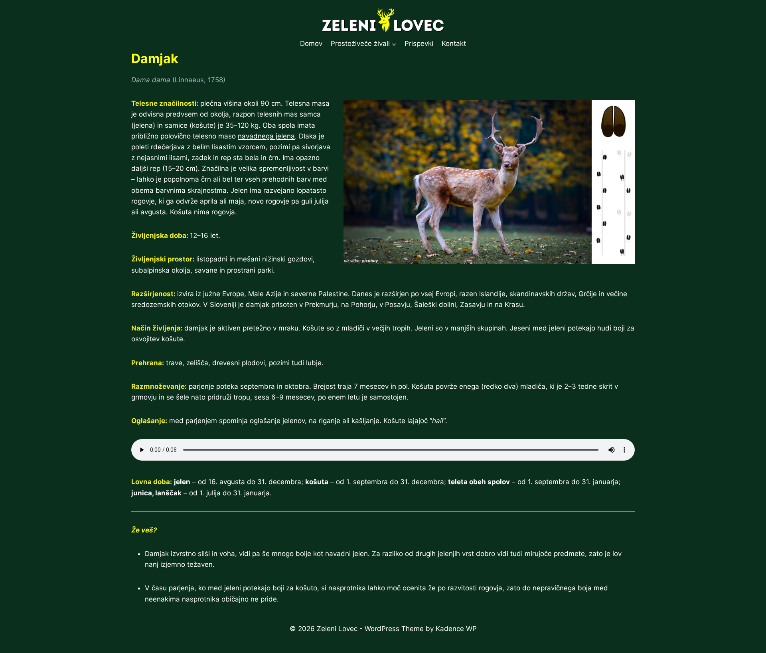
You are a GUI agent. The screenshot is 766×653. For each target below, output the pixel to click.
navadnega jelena (266, 136)
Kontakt (454, 43)
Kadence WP (456, 629)
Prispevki (419, 43)
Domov (311, 43)
